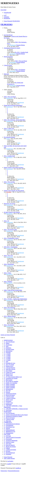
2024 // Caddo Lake (9, 128)
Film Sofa (6, 74)
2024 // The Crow (8, 255)
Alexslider (8, 192)
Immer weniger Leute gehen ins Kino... (14, 167)
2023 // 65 (6, 221)
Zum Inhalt (3, 10)
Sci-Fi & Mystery (8, 35)
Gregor (8, 138)
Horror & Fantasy (8, 56)
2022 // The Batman (20, 69)
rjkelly (18, 143)
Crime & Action (8, 65)
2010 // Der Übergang (9, 307)
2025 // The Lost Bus (9, 182)
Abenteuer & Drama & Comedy (12, 48)
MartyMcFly (9, 157)
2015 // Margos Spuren (10, 316)
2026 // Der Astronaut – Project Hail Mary (14, 119)
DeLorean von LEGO (9, 203)
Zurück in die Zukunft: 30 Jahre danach (14, 190)
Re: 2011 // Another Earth (21, 52)
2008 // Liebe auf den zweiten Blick (13, 290)
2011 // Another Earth (9, 156)
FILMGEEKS (6, 24)
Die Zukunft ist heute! (9, 137)
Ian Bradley (10, 461)
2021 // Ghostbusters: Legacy (11, 238)
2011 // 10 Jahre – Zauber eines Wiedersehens (15, 299)
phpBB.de (18, 468)
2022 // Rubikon (8, 281)
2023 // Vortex (7, 273)
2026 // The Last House (21, 61)
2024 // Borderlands (9, 264)
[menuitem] (5, 15)
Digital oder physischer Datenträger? (13, 105)
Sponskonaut (12, 45)
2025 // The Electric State (10, 229)
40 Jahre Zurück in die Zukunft (12, 212)
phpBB (9, 464)
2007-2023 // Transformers (10, 247)
